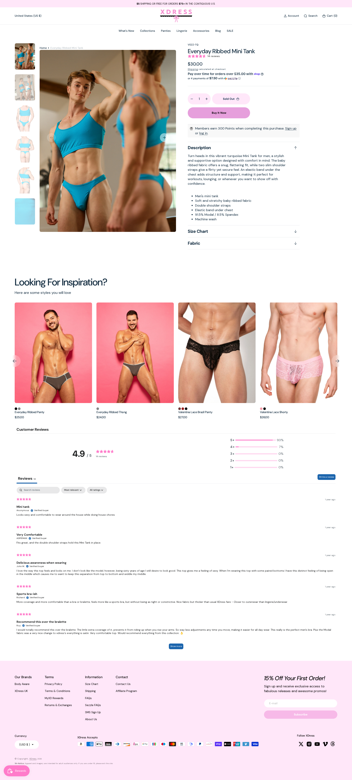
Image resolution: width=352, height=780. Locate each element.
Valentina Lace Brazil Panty (113, 412)
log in (203, 133)
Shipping (193, 69)
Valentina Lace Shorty (192, 412)
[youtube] (317, 744)
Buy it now (219, 113)
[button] (291, 16)
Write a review (326, 476)
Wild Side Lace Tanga (273, 412)
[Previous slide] (15, 361)
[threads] (333, 744)
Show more (176, 646)
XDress (32, 758)
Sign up (290, 128)
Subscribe (300, 714)
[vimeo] (325, 744)
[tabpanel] (176, 570)
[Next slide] (337, 361)
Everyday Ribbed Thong (30, 412)
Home (43, 48)
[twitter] (301, 744)
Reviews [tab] (27, 478)
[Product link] (53, 352)
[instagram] (309, 744)
